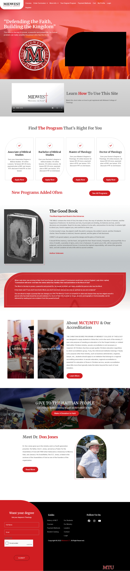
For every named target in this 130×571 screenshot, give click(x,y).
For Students (68, 520)
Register (28, 7)
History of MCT (52, 520)
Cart (94, 3)
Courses (28, 3)
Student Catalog (53, 532)
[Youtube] (99, 520)
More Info (53, 3)
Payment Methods (84, 3)
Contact (66, 532)
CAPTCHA (8, 538)
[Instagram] (94, 520)
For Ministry (68, 524)
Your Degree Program (68, 3)
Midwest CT (66, 540)
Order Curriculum (39, 3)
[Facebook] (89, 520)
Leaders (67, 528)
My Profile (101, 3)
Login (109, 3)
